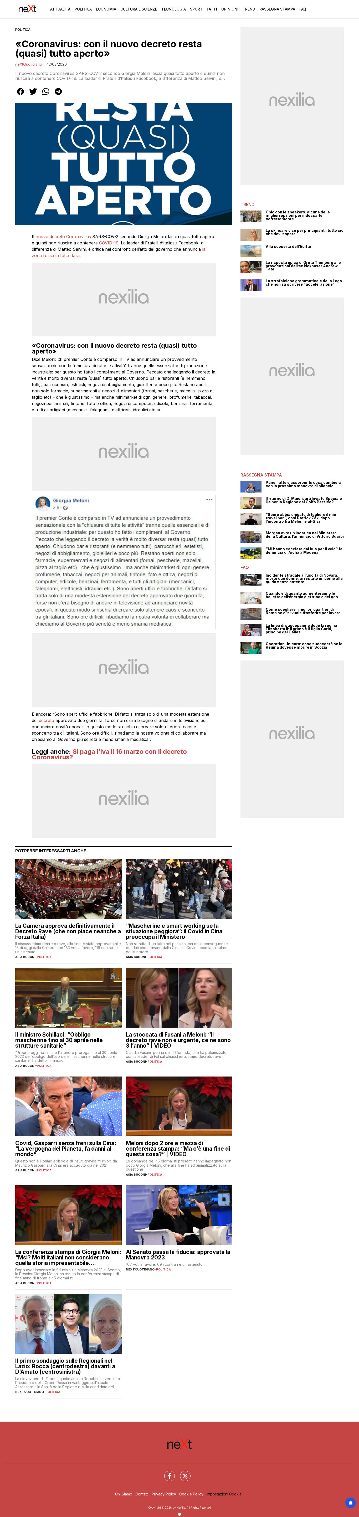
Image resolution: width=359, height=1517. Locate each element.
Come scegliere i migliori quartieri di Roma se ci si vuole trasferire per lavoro (303, 611)
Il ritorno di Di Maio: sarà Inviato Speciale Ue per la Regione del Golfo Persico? (304, 500)
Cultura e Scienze (138, 9)
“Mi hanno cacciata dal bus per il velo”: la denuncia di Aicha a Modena (304, 550)
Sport (196, 9)
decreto (46, 720)
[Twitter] (182, 1473)
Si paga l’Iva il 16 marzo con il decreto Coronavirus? (109, 754)
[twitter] (33, 95)
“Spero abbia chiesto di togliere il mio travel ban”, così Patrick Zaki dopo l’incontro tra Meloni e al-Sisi (301, 518)
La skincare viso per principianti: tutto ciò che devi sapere (304, 232)
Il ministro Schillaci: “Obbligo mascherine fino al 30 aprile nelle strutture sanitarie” (59, 1040)
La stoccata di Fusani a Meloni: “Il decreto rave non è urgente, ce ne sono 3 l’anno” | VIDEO (178, 1040)
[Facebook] (166, 1473)
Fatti (212, 9)
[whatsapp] (45, 95)
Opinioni (229, 9)
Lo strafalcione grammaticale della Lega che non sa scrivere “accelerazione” (304, 282)
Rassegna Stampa (277, 9)
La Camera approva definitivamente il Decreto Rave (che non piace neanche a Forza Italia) (68, 931)
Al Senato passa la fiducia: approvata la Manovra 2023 (178, 1254)
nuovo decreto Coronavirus (63, 236)
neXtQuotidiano (28, 64)
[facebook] (20, 95)
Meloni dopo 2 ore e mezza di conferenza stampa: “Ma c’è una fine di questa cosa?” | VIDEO (178, 1148)
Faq (302, 9)
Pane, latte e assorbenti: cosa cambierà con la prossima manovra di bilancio (303, 484)
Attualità (60, 9)
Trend (249, 9)
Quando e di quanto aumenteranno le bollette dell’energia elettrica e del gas (302, 595)
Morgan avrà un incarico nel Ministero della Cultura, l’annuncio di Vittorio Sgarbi (305, 534)
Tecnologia (173, 9)
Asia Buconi (25, 957)
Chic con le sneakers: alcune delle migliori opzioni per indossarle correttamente (298, 216)
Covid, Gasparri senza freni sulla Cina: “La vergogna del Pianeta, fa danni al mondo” (65, 1148)
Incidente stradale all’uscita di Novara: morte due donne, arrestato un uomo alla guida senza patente (304, 579)
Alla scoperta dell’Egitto (288, 246)
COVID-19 (109, 242)
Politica (83, 9)
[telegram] (58, 95)
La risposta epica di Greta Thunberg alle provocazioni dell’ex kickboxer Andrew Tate (303, 266)
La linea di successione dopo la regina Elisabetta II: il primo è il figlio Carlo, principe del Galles (301, 629)
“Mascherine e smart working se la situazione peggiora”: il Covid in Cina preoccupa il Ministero (174, 931)
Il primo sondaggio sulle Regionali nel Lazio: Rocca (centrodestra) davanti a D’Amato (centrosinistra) (65, 1366)
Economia (106, 9)
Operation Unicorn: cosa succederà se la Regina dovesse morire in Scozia (304, 645)
